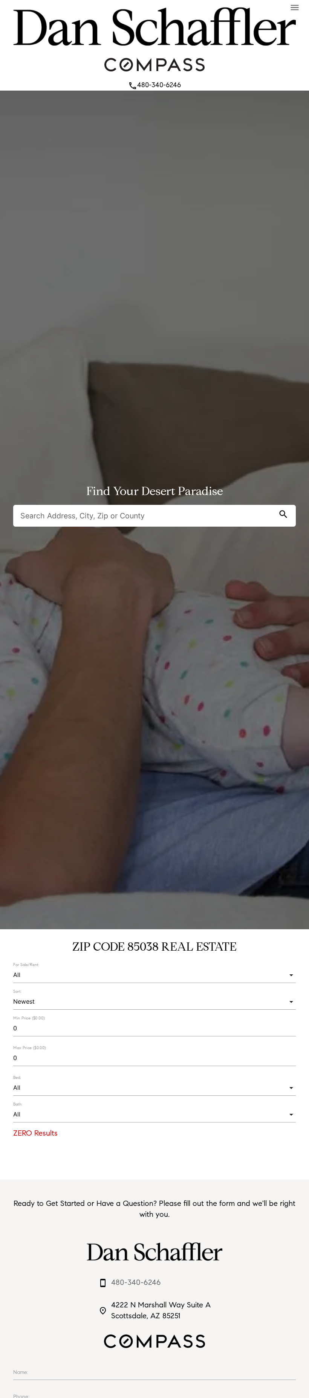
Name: (20, 1372)
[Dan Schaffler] (154, 47)
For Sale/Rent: (26, 964)
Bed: (17, 1077)
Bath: (17, 1104)
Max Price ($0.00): (30, 1048)
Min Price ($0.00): (29, 1018)
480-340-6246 (154, 85)
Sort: (17, 991)
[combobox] (154, 975)
